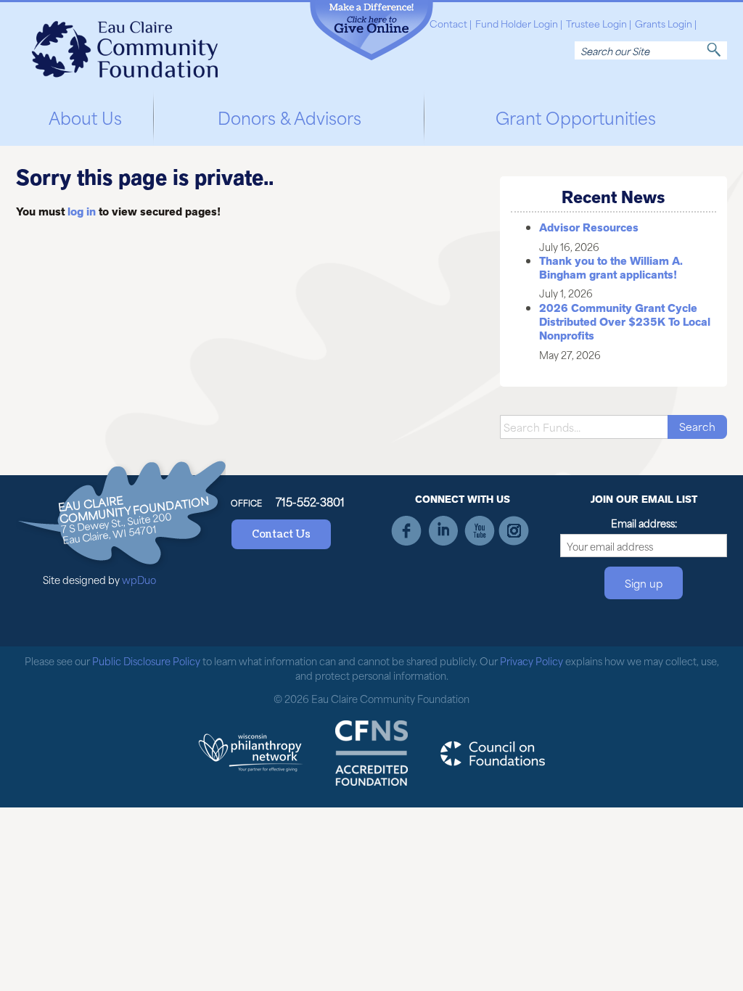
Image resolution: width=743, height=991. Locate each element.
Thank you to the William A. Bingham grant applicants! (611, 268)
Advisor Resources (589, 228)
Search (714, 50)
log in (81, 212)
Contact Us (281, 534)
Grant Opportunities (576, 117)
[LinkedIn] (443, 531)
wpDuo (139, 579)
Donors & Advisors (289, 117)
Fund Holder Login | (518, 23)
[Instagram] (514, 531)
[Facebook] (407, 531)
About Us (85, 117)
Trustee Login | (598, 23)
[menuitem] (85, 115)
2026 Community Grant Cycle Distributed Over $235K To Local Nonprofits (624, 322)
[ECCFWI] (125, 44)
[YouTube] (478, 531)
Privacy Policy (531, 660)
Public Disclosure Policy (146, 660)
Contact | (451, 23)
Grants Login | (666, 23)
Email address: (644, 523)
